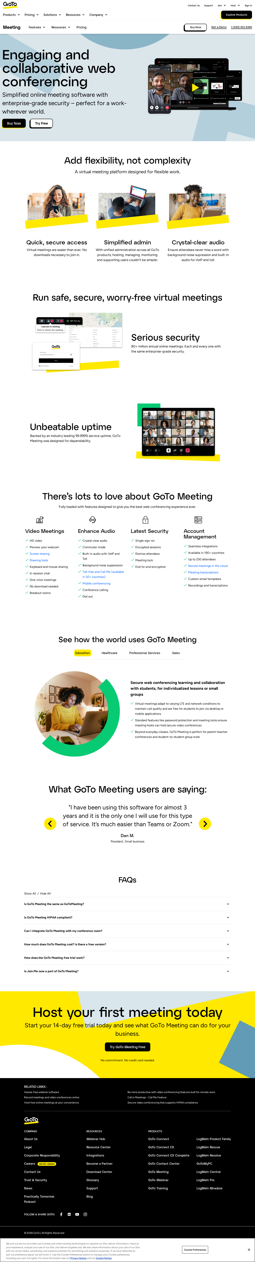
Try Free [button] (41, 123)
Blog (89, 1196)
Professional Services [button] (144, 653)
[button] (194, 87)
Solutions (50, 14)
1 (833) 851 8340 (241, 27)
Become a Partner (99, 1163)
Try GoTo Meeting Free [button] (127, 1047)
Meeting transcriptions (203, 572)
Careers (29, 1163)
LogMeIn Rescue (208, 1147)
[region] (127, 1250)
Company (96, 14)
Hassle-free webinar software (41, 1092)
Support (208, 5)
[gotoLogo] (10, 5)
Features (35, 27)
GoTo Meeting (158, 1171)
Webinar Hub (95, 1139)
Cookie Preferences (195, 1249)
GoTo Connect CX (161, 1147)
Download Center (99, 1171)
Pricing (30, 14)
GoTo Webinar (158, 1180)
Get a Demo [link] (219, 27)
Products (9, 14)
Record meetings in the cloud (208, 566)
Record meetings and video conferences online (51, 1097)
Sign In (248, 5)
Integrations (95, 1155)
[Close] (249, 1250)
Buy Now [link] (195, 27)
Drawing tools (39, 560)
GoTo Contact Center (164, 1163)
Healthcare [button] (109, 653)
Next (205, 824)
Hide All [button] (45, 893)
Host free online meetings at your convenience (51, 1102)
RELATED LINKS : (35, 1086)
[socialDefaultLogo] (61, 1214)
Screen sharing (39, 553)
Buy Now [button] (14, 123)
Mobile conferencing (96, 583)
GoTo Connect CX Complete (168, 1155)
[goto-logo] (127, 1121)
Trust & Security (35, 1180)
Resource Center (98, 1147)
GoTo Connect (158, 1139)
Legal (28, 1147)
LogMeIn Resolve (209, 1155)
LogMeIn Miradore (210, 1188)
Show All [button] (30, 893)
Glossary (92, 1180)
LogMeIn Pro (205, 1180)
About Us (31, 1139)
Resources (73, 14)
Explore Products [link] (236, 14)
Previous (50, 824)
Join (219, 5)
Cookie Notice (104, 1258)
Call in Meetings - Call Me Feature (147, 1097)
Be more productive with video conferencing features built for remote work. (172, 1092)
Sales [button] (176, 653)
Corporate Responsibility (42, 1155)
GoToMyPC (204, 1163)
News (28, 1188)
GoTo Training (158, 1188)
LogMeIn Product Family (214, 1139)
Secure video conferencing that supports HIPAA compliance (163, 1102)
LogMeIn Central (209, 1171)
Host (233, 5)
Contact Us (194, 5)
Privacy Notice (78, 1258)
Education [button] (82, 653)
